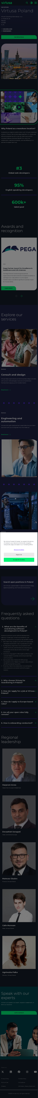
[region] (19, 549)
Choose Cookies (19, 549)
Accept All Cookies (19, 559)
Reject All (19, 554)
